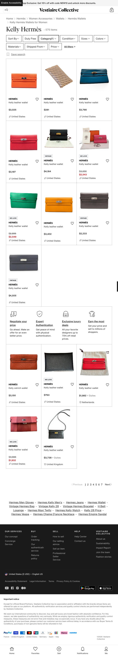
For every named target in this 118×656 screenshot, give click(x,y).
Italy (57, 637)
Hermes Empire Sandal (93, 514)
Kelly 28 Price (92, 510)
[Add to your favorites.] (37, 99)
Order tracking (35, 538)
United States (31, 637)
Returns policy (35, 557)
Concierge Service (10, 542)
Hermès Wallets (77, 18)
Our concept (11, 536)
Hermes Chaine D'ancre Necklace (53, 514)
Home (9, 18)
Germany (43, 637)
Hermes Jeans (75, 502)
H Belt (101, 506)
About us (100, 539)
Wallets (60, 18)
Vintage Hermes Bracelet (78, 506)
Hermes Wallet (97, 502)
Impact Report (103, 547)
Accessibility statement (16, 581)
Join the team (103, 552)
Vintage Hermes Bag (22, 506)
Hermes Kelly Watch (67, 510)
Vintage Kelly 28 (49, 506)
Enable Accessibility (11, 2)
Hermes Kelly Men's (50, 502)
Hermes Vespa (20, 514)
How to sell (58, 536)
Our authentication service (38, 547)
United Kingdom (17, 637)
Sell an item (59, 548)
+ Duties (91, 395)
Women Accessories (40, 18)
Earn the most (96, 321)
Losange (18, 510)
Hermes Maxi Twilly (39, 510)
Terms (51, 581)
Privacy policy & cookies (68, 581)
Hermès (20, 18)
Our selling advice (58, 542)
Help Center (80, 536)
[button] (112, 10)
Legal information (38, 581)
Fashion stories (103, 556)
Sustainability (103, 543)
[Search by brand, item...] (6, 10)
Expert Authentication (44, 323)
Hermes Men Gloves (21, 502)
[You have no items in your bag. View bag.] (112, 10)
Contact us (79, 541)
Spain (51, 637)
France (6, 637)
